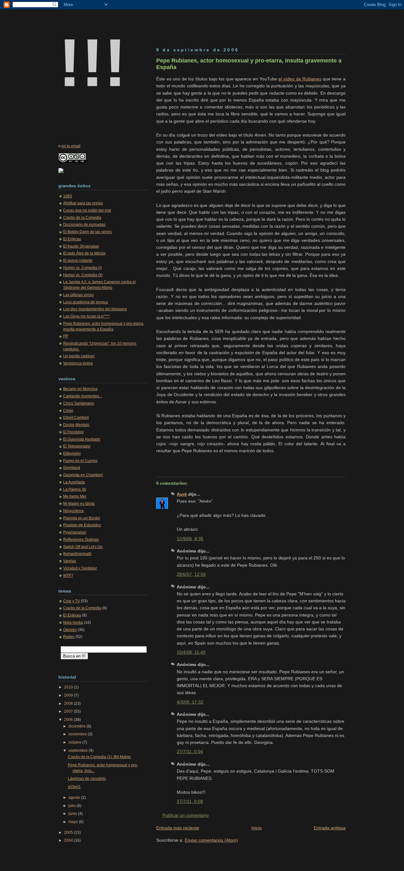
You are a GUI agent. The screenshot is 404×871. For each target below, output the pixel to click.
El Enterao (72, 239)
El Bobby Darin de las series (87, 232)
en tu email (71, 146)
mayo (73, 822)
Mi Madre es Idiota (79, 503)
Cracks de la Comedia (82, 217)
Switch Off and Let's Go (83, 547)
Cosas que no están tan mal (87, 210)
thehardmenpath (77, 554)
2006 (69, 719)
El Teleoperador (77, 446)
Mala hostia (73, 622)
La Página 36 (74, 489)
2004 (69, 840)
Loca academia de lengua (85, 302)
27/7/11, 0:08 (190, 801)
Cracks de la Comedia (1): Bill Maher (99, 757)
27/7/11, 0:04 (190, 751)
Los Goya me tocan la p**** (86, 316)
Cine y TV (71, 601)
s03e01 (74, 787)
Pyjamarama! (74, 532)
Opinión (70, 630)
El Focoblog (73, 432)
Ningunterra (73, 511)
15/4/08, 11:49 (191, 652)
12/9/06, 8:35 (190, 538)
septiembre (78, 750)
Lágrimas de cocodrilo (87, 778)
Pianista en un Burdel (81, 518)
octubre (75, 742)
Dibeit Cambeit (76, 417)
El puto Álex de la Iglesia (84, 253)
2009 (69, 695)
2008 (69, 703)
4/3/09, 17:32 (190, 701)
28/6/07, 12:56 (191, 574)
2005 (69, 832)
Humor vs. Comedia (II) (83, 275)
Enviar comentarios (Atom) (211, 840)
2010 (69, 687)
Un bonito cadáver (79, 356)
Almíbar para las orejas (83, 203)
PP (65, 336)
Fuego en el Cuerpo (80, 461)
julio (72, 806)
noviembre (78, 734)
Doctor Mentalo (76, 425)
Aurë (182, 494)
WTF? (68, 575)
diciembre (77, 726)
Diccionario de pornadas (84, 224)
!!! (92, 62)
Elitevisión (72, 453)
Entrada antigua (330, 827)
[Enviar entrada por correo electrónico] (156, 462)
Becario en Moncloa (80, 389)
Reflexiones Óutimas (81, 539)
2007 (69, 711)
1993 (67, 196)
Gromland (71, 467)
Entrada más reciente (177, 827)
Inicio (256, 827)
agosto (74, 797)
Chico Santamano (78, 403)
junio (73, 813)
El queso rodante (77, 260)
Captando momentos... (82, 396)
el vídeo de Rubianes (299, 78)
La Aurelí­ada (74, 482)
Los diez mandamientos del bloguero (95, 309)
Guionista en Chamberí (83, 475)
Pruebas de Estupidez (82, 525)
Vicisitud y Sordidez (80, 568)
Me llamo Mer (74, 496)
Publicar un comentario (186, 815)
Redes (68, 636)
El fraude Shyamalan (81, 246)
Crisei (68, 410)
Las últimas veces (78, 295)
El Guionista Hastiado (81, 439)
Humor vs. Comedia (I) (82, 268)
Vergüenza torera (78, 363)
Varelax (69, 561)
